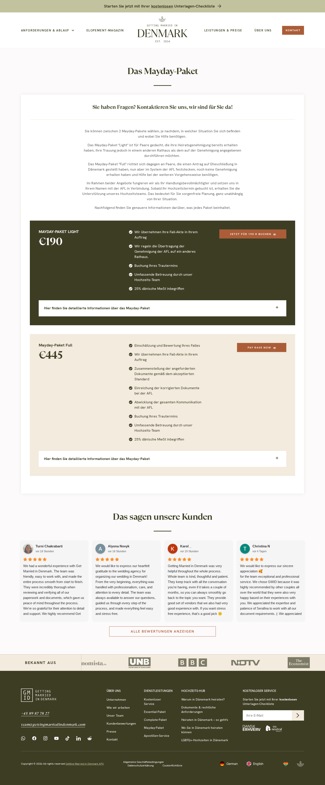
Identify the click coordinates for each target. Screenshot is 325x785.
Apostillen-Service (156, 736)
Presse (111, 731)
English (258, 764)
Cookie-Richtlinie (172, 765)
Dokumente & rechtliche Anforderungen (198, 709)
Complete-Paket (155, 720)
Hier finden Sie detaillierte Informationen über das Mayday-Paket (97, 308)
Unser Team (115, 716)
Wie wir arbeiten (118, 708)
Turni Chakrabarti (49, 546)
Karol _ (185, 546)
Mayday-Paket (154, 728)
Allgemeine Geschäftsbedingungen (143, 762)
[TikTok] (68, 738)
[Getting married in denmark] (162, 29)
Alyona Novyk (118, 546)
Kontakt (112, 739)
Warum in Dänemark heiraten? (203, 699)
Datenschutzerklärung (141, 765)
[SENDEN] (298, 715)
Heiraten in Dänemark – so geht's (204, 720)
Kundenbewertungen (121, 723)
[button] (162, 308)
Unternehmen (116, 700)
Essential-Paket (155, 712)
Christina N (261, 546)
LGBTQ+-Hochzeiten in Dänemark (204, 740)
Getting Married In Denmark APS (84, 764)
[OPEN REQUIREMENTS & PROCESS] (73, 30)
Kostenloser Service (152, 701)
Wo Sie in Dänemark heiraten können (202, 730)
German (232, 764)
